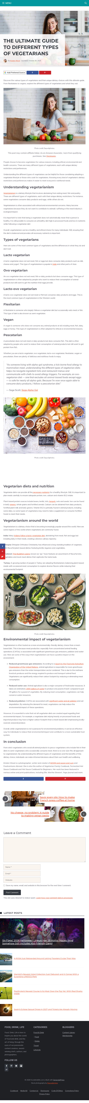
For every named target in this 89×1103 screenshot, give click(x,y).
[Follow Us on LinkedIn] (21, 1066)
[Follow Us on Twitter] (16, 1066)
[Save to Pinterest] (45, 72)
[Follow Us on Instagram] (11, 1066)
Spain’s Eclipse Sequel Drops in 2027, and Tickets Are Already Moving (45, 1009)
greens (13, 504)
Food (37, 1037)
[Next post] (83, 814)
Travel (36, 1045)
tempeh (52, 501)
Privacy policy (44, 1094)
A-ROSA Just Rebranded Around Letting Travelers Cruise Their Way (45, 958)
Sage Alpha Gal (30, 390)
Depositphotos (52, 1083)
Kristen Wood (15, 61)
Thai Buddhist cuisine (21, 554)
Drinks (37, 1041)
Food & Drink (38, 1032)
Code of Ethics (57, 1091)
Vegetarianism (9, 193)
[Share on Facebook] (33, 72)
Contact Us (34, 1091)
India (55, 264)
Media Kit (23, 1091)
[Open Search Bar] (85, 3)
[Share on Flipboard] (2, 556)
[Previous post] (5, 798)
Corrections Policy (72, 1091)
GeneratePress (58, 1080)
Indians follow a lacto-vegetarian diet (29, 535)
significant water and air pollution (63, 701)
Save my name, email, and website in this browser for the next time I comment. (38, 885)
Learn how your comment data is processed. (54, 898)
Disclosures (51, 156)
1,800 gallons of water (34, 689)
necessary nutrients (41, 492)
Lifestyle (37, 1050)
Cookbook (14, 1091)
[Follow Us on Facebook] (6, 1066)
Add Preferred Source (16, 72)
